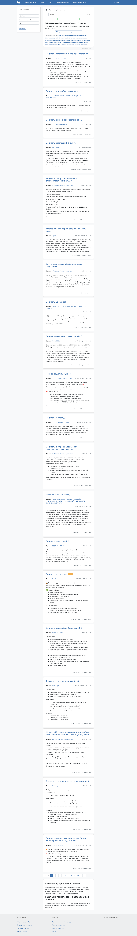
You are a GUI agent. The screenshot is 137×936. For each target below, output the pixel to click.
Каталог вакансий (30, 2)
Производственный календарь (62, 922)
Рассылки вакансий (23, 928)
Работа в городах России (25, 922)
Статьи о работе (22, 931)
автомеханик (69, 35)
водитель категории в (81, 42)
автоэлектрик (77, 37)
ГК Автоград (56, 786)
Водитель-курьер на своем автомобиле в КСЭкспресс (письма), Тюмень (66, 839)
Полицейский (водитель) (58, 494)
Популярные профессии (24, 925)
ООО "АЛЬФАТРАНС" (58, 546)
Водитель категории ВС (57, 541)
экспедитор (84, 44)
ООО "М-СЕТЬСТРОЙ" (59, 58)
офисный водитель (50, 37)
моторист (78, 44)
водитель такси (65, 40)
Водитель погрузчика (56, 574)
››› (84, 876)
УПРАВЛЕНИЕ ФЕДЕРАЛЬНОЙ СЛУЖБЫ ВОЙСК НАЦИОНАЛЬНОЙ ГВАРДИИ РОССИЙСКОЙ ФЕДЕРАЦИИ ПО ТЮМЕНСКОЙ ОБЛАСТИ (65, 501)
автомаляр (60, 37)
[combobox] (74, 14)
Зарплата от (22, 13)
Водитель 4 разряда (56, 418)
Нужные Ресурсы (57, 845)
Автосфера (55, 685)
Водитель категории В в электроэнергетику (67, 54)
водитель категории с (67, 44)
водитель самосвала (77, 40)
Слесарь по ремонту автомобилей (62, 681)
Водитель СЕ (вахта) (56, 302)
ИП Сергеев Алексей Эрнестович (62, 185)
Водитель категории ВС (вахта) (61, 143)
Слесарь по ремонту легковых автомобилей (67, 781)
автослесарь (68, 37)
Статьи (42, 2)
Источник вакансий (25, 20)
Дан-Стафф (55, 579)
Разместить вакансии (79, 2)
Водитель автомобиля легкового (62, 91)
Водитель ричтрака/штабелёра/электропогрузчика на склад (61, 448)
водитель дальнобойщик (52, 44)
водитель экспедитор (79, 35)
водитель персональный (52, 40)
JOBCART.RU (56, 147)
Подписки (50, 2)
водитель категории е (55, 42)
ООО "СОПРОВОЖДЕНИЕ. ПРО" (62, 378)
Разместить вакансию (59, 928)
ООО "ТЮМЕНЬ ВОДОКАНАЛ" (61, 422)
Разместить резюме (62, 2)
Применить (22, 28)
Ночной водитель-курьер (58, 374)
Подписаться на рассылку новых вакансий (69, 32)
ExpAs (54, 235)
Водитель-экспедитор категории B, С (64, 120)
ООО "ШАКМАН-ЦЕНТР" (59, 124)
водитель (61, 35)
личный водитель (68, 42)
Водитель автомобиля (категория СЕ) (64, 628)
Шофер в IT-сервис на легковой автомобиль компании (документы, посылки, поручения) (67, 733)
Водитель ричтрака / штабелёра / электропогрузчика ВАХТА (62, 179)
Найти (68, 19)
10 (78, 876)
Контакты (55, 931)
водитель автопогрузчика (79, 38)
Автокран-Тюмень (57, 632)
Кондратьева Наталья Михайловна (63, 739)
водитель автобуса (64, 38)
